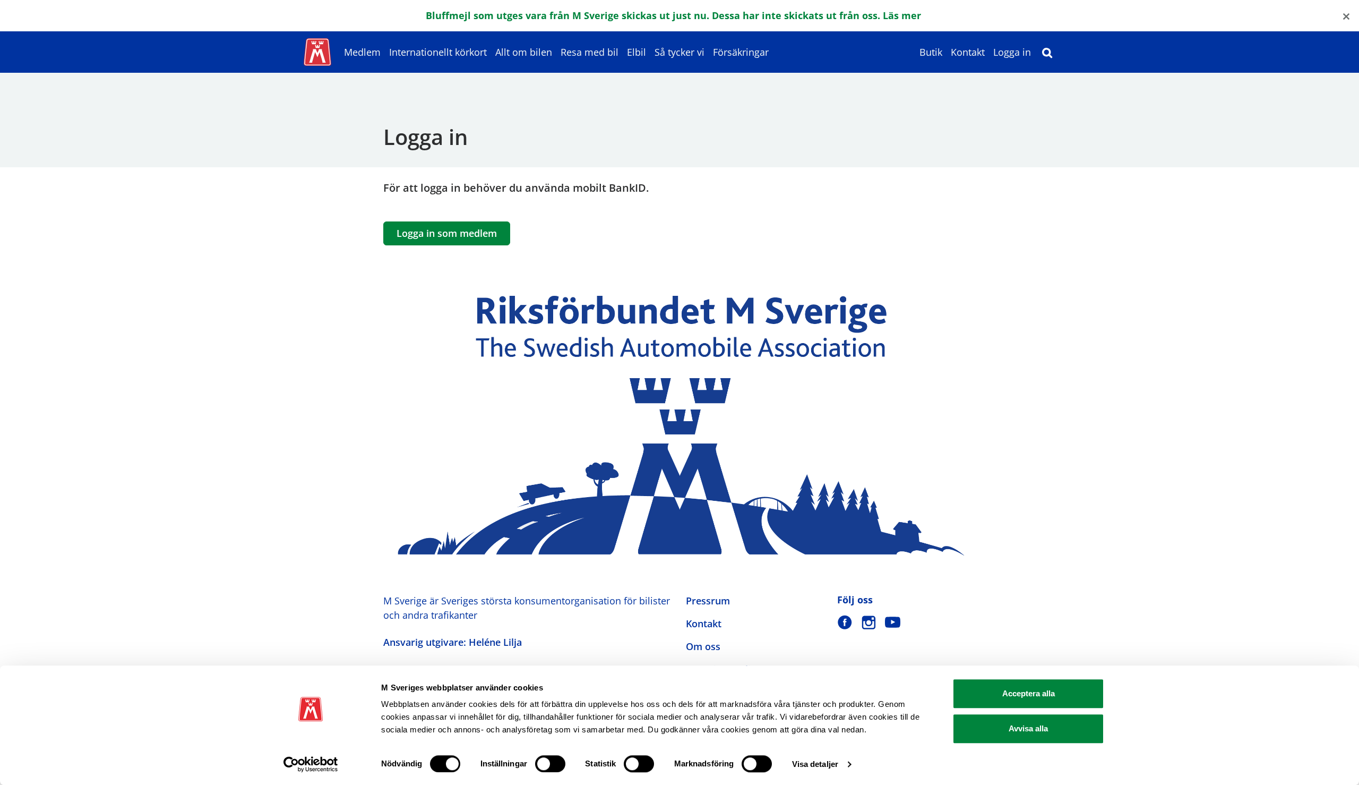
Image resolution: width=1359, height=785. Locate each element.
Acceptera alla (1028, 693)
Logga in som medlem (447, 233)
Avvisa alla (1028, 728)
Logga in (1012, 52)
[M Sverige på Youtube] (892, 622)
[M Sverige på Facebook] (845, 622)
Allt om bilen (523, 52)
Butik (930, 52)
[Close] (1346, 15)
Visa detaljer (815, 764)
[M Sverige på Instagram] (868, 622)
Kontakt (968, 52)
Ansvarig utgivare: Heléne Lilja (452, 642)
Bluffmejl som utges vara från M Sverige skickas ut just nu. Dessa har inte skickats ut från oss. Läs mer (673, 15)
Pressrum (708, 600)
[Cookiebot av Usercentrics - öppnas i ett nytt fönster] (310, 764)
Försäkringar (741, 52)
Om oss (703, 646)
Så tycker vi (679, 52)
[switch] (550, 763)
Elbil (636, 52)
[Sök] (1047, 52)
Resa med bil (589, 52)
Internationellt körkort (438, 52)
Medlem (362, 52)
